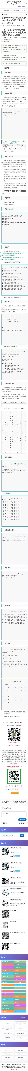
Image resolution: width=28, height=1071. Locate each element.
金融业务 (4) (5, 962)
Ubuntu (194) (5, 985)
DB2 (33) (17, 973)
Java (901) (4, 964)
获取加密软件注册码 (16, 1064)
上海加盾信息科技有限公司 (20, 1023)
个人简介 (13, 1066)
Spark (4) (17, 994)
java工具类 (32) (5, 1008)
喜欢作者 (15, 793)
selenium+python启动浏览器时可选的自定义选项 (20, 801)
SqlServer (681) (18, 970)
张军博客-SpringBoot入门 (21, 1037)
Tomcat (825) (18, 976)
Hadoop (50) (18, 991)
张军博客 (7, 1023)
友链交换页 (20, 1057)
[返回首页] (2, 14)
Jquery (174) (5, 999)
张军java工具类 (20, 1033)
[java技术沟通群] (16, 871)
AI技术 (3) (17, 1011)
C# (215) (4, 967)
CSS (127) (17, 1002)
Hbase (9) (4, 994)
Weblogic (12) (5, 979)
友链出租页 (20, 1054)
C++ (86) (17, 964)
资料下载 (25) (5, 1005)
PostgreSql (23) (5, 976)
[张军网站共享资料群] (16, 856)
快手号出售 (7, 1037)
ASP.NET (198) (18, 985)
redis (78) (4, 996)
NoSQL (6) (4, 1002)
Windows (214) (18, 979)
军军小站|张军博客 (6, 1064)
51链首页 (7, 1050)
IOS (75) (17, 988)
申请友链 (23, 1017)
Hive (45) (4, 991)
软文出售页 (7, 1057)
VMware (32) (18, 982)
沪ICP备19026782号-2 (9, 1067)
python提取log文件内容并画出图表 (7, 801)
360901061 (14, 1069)
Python (6, 14)
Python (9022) (18, 967)
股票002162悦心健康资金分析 (7, 1028)
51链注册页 (20, 1050)
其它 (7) (16, 1008)
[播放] (26, 14)
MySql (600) (5, 973)
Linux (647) (4, 982)
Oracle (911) (5, 970)
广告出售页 (7, 1054)
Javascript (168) (18, 999)
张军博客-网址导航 (7, 1033)
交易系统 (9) (17, 1005)
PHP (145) (17, 996)
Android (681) (5, 988)
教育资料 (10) (18, 962)
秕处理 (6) (4, 1011)
